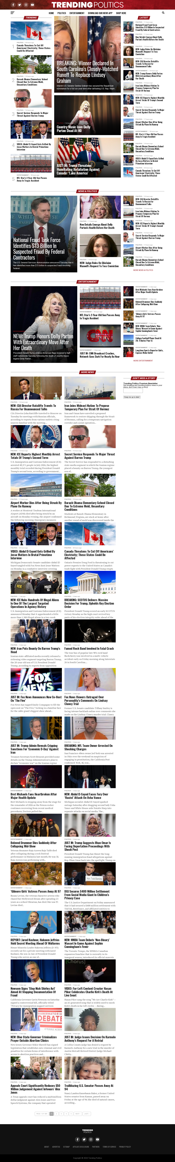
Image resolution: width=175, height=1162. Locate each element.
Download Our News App (100, 13)
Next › (77, 1114)
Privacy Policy (125, 1146)
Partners (96, 1146)
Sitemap (66, 1146)
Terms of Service (109, 1146)
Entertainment (77, 13)
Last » (86, 1114)
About (46, 1146)
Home (51, 13)
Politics (62, 13)
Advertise (56, 1146)
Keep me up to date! (132, 397)
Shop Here (121, 13)
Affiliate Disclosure (81, 1146)
